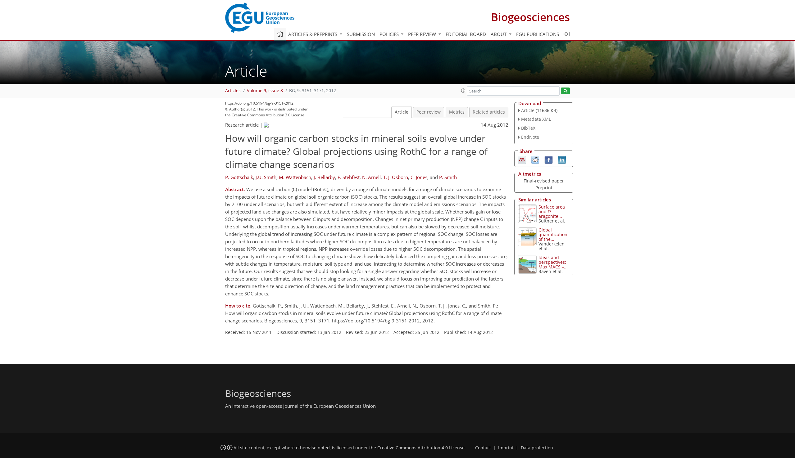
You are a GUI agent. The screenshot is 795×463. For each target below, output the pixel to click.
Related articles (489, 112)
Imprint (506, 448)
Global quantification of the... (552, 234)
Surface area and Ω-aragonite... (551, 211)
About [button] (499, 34)
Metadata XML (536, 119)
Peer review (428, 112)
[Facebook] (548, 159)
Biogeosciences (530, 17)
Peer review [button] (422, 34)
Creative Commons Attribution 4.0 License (421, 448)
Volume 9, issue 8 (265, 90)
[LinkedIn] (562, 159)
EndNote (530, 137)
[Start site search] (565, 91)
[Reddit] (535, 159)
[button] (463, 90)
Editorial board (466, 34)
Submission (361, 34)
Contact (483, 448)
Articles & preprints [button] (313, 34)
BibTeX (528, 128)
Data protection (537, 448)
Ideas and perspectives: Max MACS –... (553, 262)
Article (401, 112)
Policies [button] (389, 34)
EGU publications (537, 34)
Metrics (457, 112)
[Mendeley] (522, 159)
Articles (233, 90)
